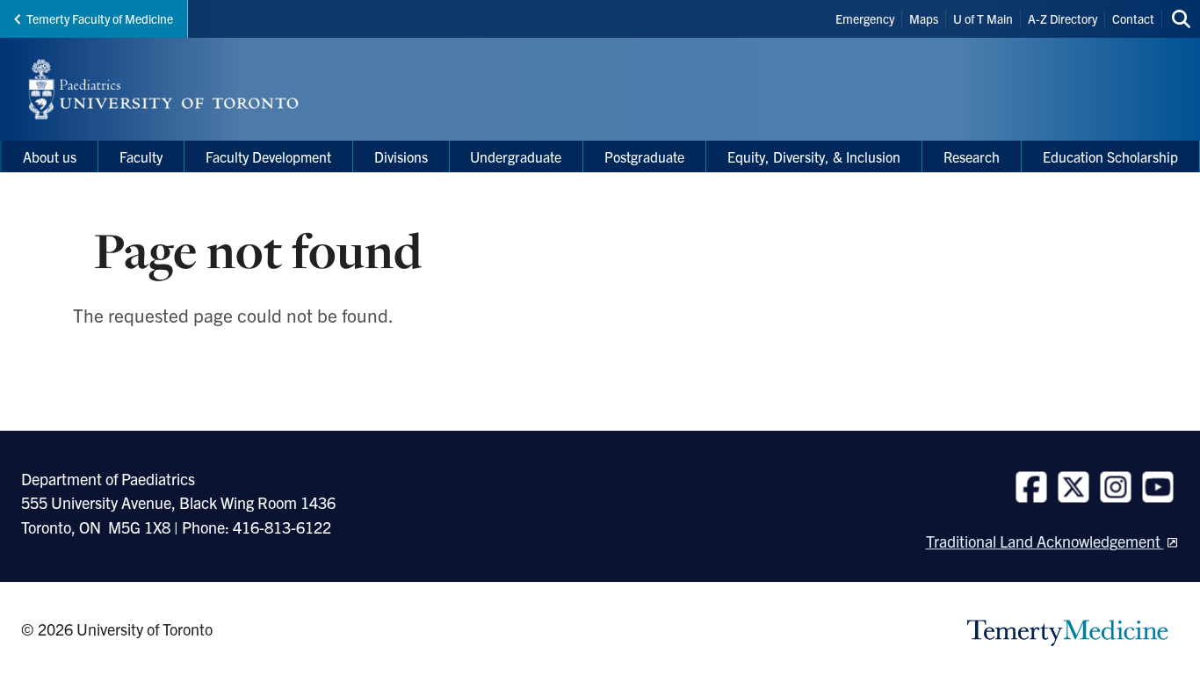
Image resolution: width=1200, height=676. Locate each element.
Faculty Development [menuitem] (268, 156)
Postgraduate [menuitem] (644, 156)
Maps (923, 18)
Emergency (864, 18)
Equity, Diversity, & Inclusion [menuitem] (813, 156)
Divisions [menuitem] (401, 156)
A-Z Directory (1062, 18)
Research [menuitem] (971, 156)
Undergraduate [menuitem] (515, 156)
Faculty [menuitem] (141, 156)
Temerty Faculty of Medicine (99, 18)
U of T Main (983, 18)
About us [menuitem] (49, 156)
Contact (1133, 18)
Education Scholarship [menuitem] (1110, 156)
